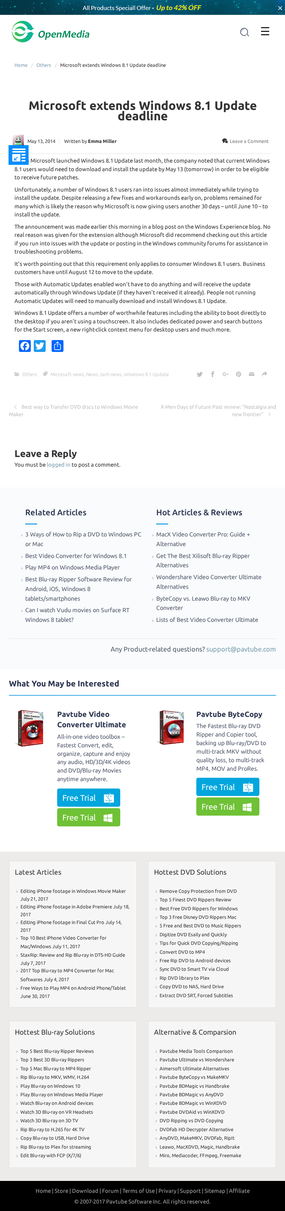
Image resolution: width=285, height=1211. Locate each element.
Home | (44, 1191)
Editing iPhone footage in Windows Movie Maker (73, 891)
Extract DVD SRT (177, 995)
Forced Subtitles (215, 995)
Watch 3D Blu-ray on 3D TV (49, 1120)
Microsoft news (67, 374)
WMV (69, 1077)
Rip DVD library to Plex (185, 977)
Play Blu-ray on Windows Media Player (61, 1094)
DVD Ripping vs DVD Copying (191, 1120)
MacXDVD (187, 1146)
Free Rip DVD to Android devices (195, 960)
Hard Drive (212, 986)
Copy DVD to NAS (179, 986)
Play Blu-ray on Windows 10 (50, 1085)
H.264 (83, 1077)
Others (43, 65)
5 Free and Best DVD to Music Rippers (200, 925)
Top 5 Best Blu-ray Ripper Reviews (57, 1051)
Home (20, 65)
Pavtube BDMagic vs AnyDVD (191, 1094)
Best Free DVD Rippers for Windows (199, 908)
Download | (86, 1191)
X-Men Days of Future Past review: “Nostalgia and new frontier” (218, 410)
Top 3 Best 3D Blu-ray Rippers (52, 1059)
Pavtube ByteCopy (229, 714)
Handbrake (228, 1146)
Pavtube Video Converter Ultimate (91, 719)
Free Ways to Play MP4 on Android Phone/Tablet (73, 987)
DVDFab (213, 1137)
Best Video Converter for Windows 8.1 (76, 555)
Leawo (167, 1146)
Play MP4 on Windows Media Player (72, 567)
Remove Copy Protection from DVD (198, 891)
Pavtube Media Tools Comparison (196, 1051)
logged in (59, 464)
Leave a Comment (249, 141)
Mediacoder (184, 1155)
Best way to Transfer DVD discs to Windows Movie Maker (73, 410)
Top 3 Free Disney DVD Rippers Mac (198, 917)
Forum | (111, 1191)
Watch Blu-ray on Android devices (57, 1103)
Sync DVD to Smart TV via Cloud (194, 969)
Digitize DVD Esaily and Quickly (193, 934)
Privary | (168, 1191)
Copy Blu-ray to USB (42, 1137)
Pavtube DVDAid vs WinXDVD (192, 1111)
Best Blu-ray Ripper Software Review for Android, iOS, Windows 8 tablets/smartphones (78, 588)
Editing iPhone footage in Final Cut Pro (62, 922)
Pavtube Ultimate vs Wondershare (197, 1059)
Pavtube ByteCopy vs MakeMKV (194, 1077)
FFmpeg (208, 1155)
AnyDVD (169, 1137)
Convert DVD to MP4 (182, 951)
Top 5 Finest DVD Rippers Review (195, 899)
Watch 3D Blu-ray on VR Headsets (56, 1111)
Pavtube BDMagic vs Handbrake (194, 1085)
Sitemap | (216, 1191)
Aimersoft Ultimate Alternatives (194, 1068)
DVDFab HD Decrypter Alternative (196, 1129)
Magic (206, 1146)
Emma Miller (102, 141)
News (92, 374)
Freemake (230, 1155)
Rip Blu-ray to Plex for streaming (55, 1146)
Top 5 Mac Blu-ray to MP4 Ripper (55, 1068)
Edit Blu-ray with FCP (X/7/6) (50, 1155)
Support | (191, 1191)
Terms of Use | (139, 1191)
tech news (111, 374)
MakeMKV (191, 1137)
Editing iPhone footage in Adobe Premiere (66, 906)
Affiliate (239, 1191)
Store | (63, 1191)
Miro (165, 1155)
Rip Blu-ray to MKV (40, 1077)
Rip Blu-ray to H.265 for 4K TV (52, 1129)
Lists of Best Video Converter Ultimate (208, 619)
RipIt (229, 1137)
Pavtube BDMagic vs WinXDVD (193, 1103)
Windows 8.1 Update (146, 374)
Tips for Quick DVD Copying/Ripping (199, 943)
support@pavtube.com (241, 649)
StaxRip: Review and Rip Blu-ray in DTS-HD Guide (72, 954)
